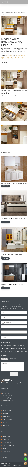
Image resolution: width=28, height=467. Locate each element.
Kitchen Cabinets (7, 410)
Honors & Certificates (8, 445)
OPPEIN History (7, 442)
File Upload (4, 355)
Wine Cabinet (6, 425)
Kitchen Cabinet (7, 345)
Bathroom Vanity (9, 12)
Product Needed (6, 342)
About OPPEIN (6, 436)
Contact (5, 454)
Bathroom (22, 345)
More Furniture (16, 348)
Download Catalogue (17, 465)
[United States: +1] (3, 322)
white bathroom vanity (16, 58)
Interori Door (6, 348)
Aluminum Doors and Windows (19, 351)
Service (4, 448)
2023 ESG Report (7, 458)
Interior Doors (6, 416)
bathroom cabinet (20, 55)
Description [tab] (5, 62)
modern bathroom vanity (16, 57)
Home (2, 12)
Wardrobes (5, 413)
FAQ (10, 465)
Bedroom (15, 345)
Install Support (6, 451)
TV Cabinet (5, 422)
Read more (5, 185)
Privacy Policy (5, 465)
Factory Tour (6, 439)
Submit (14, 374)
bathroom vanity (5, 57)
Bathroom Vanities (7, 419)
